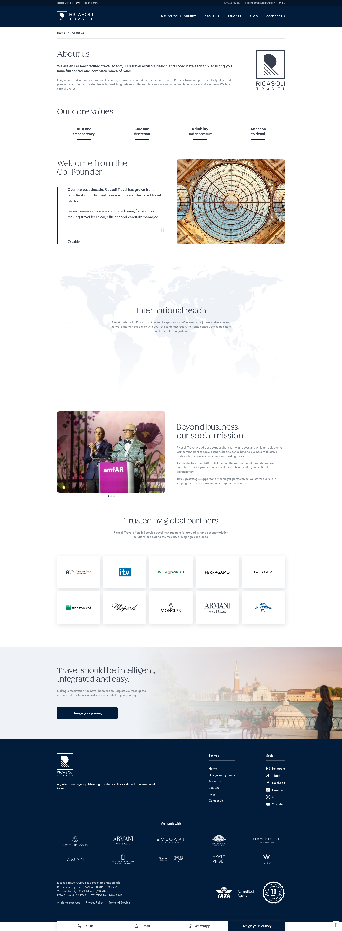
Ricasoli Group (64, 2)
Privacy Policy (94, 902)
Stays (95, 2)
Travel (77, 2)
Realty (87, 2)
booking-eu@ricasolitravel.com (260, 2)
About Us (211, 16)
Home (61, 33)
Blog (254, 16)
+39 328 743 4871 (233, 2)
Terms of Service (119, 902)
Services (234, 16)
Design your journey (178, 16)
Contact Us (275, 16)
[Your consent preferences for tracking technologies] (335, 924)
